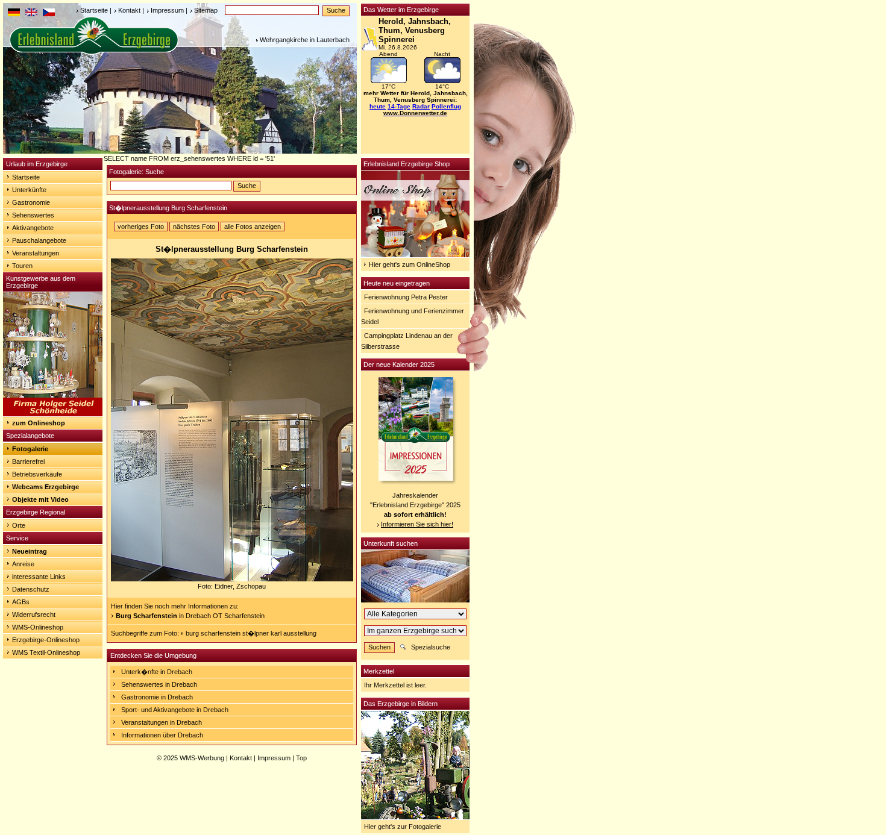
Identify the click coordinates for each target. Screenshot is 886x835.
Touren (22, 265)
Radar (421, 106)
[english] (31, 13)
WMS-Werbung (202, 758)
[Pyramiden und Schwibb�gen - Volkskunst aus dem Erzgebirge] (52, 414)
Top (301, 758)
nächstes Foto (194, 226)
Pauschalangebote (39, 240)
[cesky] (49, 13)
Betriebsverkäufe (37, 474)
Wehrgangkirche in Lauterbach (305, 39)
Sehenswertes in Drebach (159, 684)
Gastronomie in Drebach (157, 697)
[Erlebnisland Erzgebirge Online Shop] (415, 254)
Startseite (94, 10)
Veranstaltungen (35, 253)
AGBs (21, 601)
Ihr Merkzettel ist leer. (395, 685)
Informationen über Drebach (162, 735)
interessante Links (39, 576)
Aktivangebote (33, 227)
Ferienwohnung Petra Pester (406, 297)
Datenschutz (30, 589)
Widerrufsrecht (33, 614)
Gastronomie (31, 202)
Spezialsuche (430, 647)
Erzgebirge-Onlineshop (46, 639)
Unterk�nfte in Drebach (156, 671)
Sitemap (206, 10)
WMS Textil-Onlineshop (46, 652)
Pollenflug (446, 106)
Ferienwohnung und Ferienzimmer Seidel (412, 316)
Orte (18, 525)
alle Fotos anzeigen (252, 226)
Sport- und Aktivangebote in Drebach (174, 709)
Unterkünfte (29, 189)
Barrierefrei (28, 461)
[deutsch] (14, 13)
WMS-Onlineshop (37, 627)
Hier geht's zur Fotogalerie (402, 826)
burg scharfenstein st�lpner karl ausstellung (251, 633)
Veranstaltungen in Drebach (161, 722)
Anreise (23, 564)
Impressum (167, 10)
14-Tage (399, 106)
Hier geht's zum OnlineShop (409, 264)
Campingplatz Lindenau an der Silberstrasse (407, 341)
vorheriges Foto (141, 226)
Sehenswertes (33, 215)
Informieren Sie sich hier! (417, 524)
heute (377, 106)
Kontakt (129, 10)
